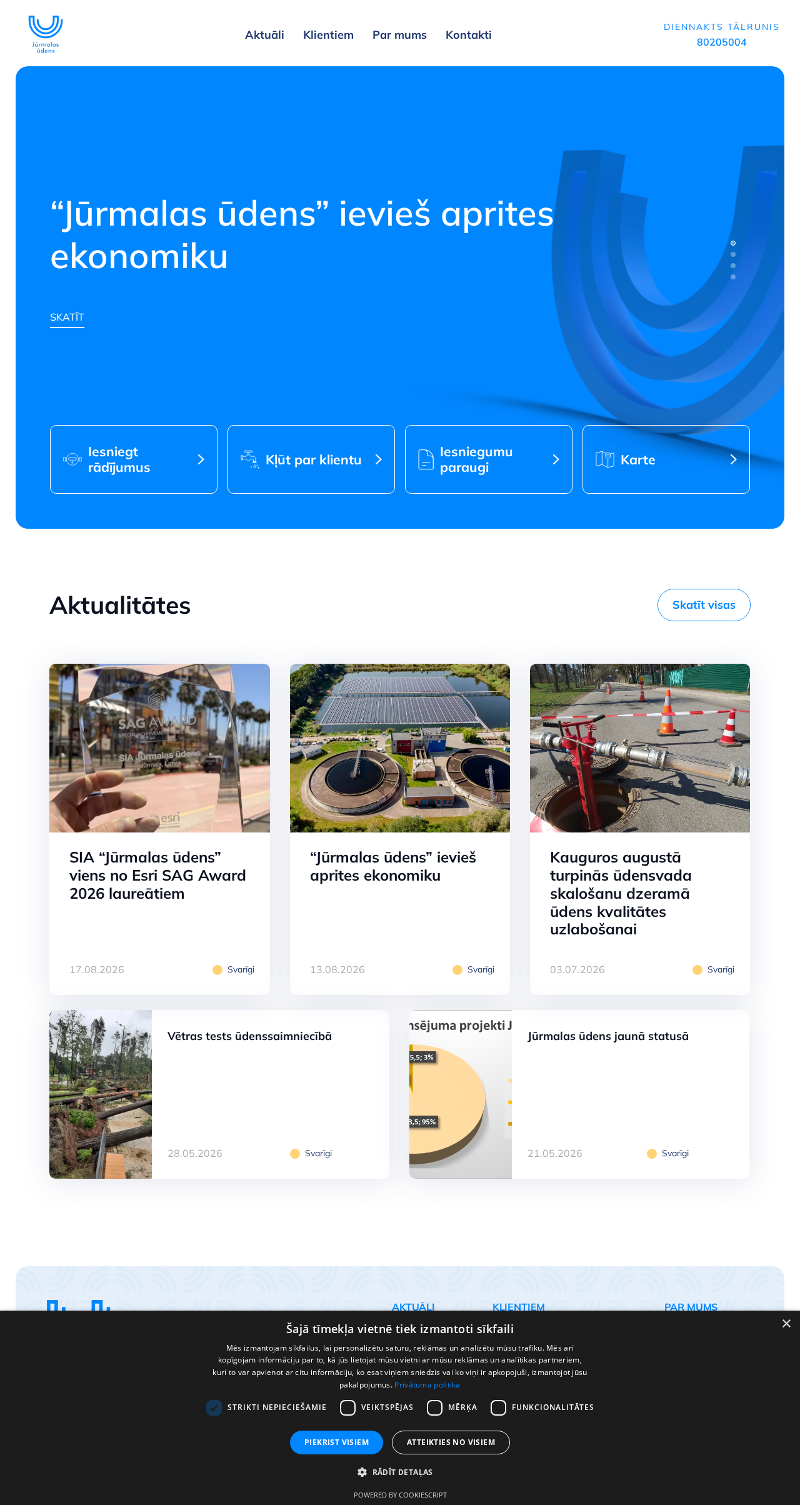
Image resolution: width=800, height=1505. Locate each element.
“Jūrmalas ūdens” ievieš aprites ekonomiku (393, 866)
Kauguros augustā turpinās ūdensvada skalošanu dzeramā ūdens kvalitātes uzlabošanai (621, 893)
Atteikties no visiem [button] (451, 1442)
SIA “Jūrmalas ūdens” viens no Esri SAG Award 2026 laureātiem (157, 875)
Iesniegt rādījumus (119, 459)
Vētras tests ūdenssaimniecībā (250, 1036)
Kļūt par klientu (314, 459)
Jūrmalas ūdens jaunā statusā (608, 1036)
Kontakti (469, 35)
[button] (400, 1472)
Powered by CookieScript (400, 1494)
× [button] (786, 1324)
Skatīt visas (704, 605)
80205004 (722, 42)
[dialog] (400, 1408)
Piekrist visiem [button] (336, 1442)
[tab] (733, 243)
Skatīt (67, 317)
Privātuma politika (427, 1384)
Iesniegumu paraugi (476, 459)
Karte (638, 459)
